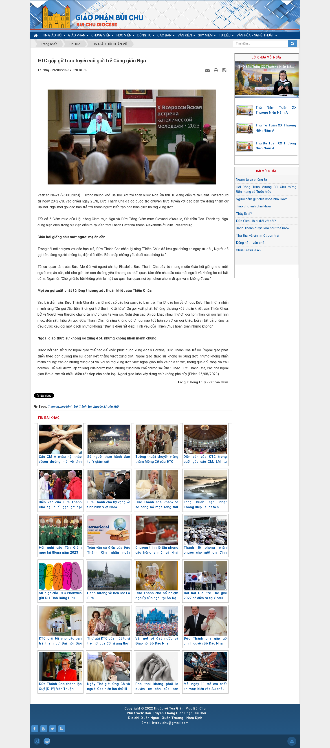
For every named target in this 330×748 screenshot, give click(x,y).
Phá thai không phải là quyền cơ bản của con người (156, 689)
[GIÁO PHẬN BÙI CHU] (89, 17)
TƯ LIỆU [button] (225, 35)
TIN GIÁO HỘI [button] (52, 35)
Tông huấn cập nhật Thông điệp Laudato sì (205, 504)
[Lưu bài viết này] (224, 70)
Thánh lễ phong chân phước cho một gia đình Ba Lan (205, 553)
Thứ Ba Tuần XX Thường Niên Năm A (275, 145)
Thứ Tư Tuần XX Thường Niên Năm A (275, 128)
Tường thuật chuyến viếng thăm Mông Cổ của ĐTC (156, 459)
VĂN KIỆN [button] (185, 35)
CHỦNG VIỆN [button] (101, 35)
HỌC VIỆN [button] (124, 35)
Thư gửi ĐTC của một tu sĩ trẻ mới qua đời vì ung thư (108, 641)
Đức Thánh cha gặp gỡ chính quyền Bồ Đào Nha (205, 641)
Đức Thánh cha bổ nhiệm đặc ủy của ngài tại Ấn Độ (156, 595)
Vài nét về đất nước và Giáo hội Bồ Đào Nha (156, 641)
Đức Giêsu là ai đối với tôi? (256, 221)
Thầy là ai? (244, 214)
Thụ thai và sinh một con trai (257, 236)
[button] (267, 79)
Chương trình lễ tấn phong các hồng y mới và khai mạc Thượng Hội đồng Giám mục (156, 555)
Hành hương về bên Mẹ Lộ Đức (108, 595)
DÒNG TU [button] (144, 35)
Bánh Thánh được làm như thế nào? (263, 228)
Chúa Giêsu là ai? (248, 250)
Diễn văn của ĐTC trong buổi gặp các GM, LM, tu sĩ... (205, 462)
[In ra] (216, 70)
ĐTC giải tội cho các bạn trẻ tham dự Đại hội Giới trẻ (60, 643)
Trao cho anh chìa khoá (253, 206)
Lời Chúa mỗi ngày (266, 57)
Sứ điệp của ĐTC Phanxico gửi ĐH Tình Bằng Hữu (60, 595)
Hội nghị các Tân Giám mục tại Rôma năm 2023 (60, 550)
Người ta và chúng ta (251, 179)
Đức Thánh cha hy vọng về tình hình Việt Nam (108, 504)
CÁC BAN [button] (164, 35)
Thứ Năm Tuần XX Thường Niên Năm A (276, 110)
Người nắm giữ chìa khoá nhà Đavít (262, 199)
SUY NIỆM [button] (205, 35)
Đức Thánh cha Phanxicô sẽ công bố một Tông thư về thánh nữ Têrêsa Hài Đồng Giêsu (156, 509)
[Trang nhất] (36, 35)
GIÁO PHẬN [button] (77, 35)
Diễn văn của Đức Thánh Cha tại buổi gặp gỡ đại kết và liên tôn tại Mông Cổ (60, 507)
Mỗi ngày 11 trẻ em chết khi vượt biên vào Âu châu (205, 686)
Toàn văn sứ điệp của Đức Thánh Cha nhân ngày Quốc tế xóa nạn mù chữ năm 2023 (108, 555)
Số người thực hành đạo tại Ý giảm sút (108, 459)
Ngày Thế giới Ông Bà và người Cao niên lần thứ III (108, 686)
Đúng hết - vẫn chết (251, 243)
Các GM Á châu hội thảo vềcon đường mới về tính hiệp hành (60, 462)
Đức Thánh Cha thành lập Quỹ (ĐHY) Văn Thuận (60, 686)
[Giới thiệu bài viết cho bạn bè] (208, 70)
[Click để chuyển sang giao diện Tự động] (37, 741)
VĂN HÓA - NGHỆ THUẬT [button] (256, 35)
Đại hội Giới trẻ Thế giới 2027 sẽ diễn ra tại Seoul (205, 595)
